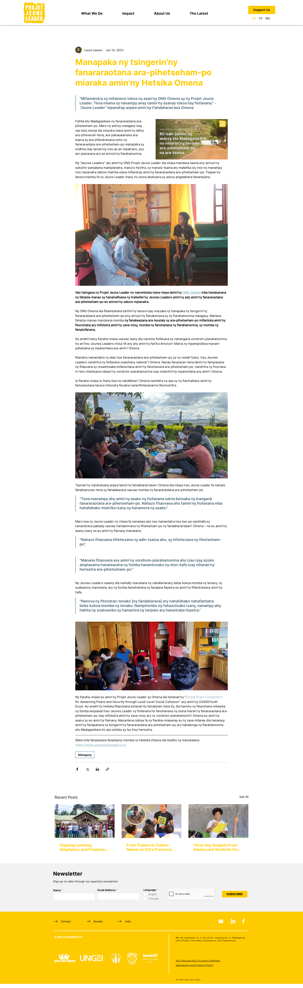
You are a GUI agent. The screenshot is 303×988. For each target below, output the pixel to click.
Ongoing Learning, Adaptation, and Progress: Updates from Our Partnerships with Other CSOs (83, 847)
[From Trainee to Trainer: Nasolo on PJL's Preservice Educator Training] (152, 821)
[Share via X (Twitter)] (87, 769)
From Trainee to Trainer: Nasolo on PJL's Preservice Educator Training (150, 847)
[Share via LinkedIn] (97, 769)
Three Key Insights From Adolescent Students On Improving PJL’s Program (215, 847)
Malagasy (85, 755)
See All (243, 796)
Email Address (106, 890)
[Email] (221, 921)
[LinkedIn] (233, 921)
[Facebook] (243, 921)
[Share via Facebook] (77, 769)
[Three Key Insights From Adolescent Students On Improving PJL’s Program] (218, 821)
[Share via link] (107, 769)
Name (57, 890)
